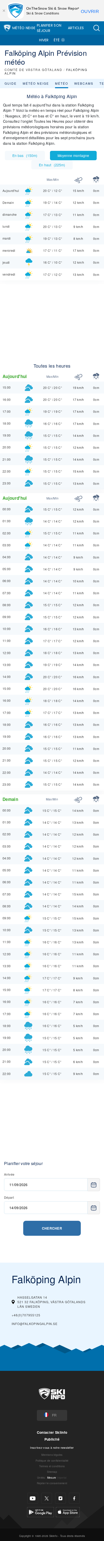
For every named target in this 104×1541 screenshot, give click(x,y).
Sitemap (52, 1472)
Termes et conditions (52, 1466)
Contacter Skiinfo (52, 1432)
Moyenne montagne (73, 155)
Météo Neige (24, 27)
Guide (11, 83)
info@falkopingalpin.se (35, 1323)
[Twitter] (46, 1498)
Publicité (52, 1439)
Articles (76, 27)
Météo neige (36, 83)
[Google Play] (40, 1511)
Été (57, 40)
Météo (61, 83)
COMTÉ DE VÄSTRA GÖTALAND (33, 69)
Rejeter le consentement (52, 1483)
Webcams (83, 83)
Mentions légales (51, 1455)
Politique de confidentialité (52, 1460)
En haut (52, 164)
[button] (96, 28)
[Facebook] (74, 1498)
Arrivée (9, 1174)
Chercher (52, 1228)
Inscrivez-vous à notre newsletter (52, 1447)
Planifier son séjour (49, 28)
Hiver (44, 40)
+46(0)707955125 (26, 1315)
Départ (9, 1197)
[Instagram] (60, 1498)
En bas (24, 155)
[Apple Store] (68, 1511)
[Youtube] (32, 1498)
